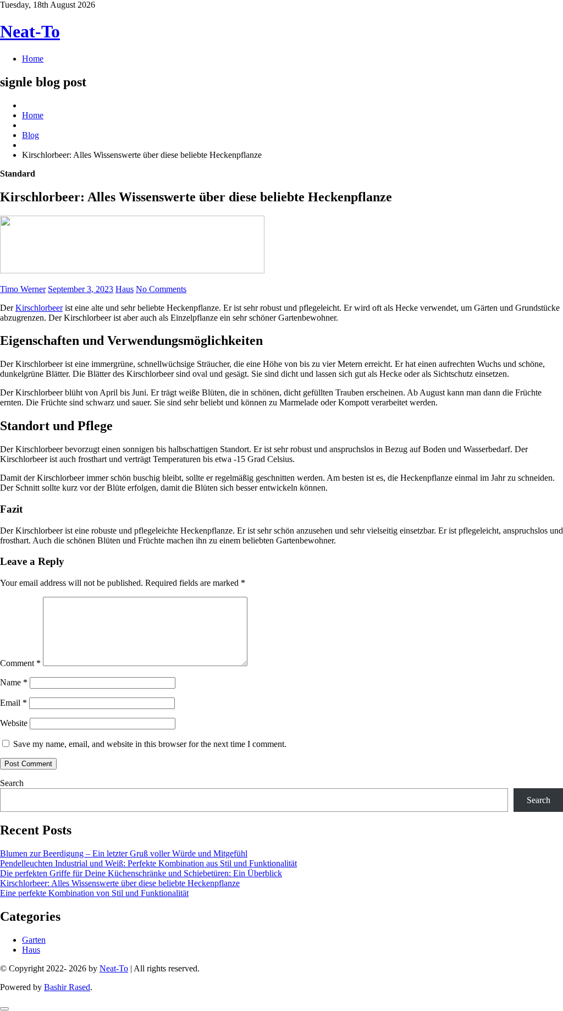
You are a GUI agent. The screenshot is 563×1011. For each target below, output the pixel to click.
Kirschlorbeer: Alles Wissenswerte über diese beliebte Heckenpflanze (120, 883)
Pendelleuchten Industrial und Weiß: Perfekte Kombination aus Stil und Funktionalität (148, 863)
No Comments (161, 289)
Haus (124, 289)
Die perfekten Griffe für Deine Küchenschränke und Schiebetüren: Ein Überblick (141, 873)
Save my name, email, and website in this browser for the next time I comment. (149, 744)
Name (13, 682)
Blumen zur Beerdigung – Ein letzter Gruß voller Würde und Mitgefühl (123, 853)
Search (12, 783)
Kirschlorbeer (39, 307)
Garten (34, 939)
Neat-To (30, 31)
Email (13, 702)
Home (32, 58)
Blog (30, 135)
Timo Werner (23, 289)
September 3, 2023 (80, 289)
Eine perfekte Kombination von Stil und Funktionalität (94, 893)
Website (13, 723)
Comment (20, 663)
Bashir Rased (67, 987)
